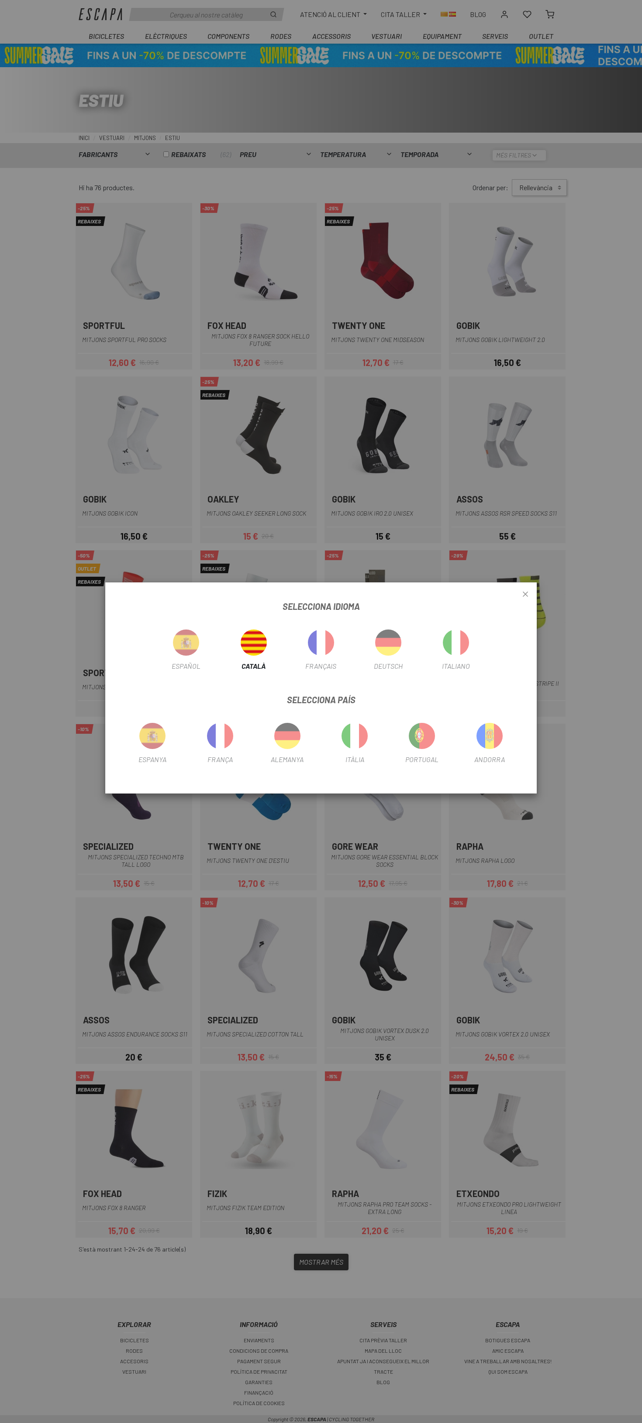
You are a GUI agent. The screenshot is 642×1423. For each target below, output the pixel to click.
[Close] (525, 594)
